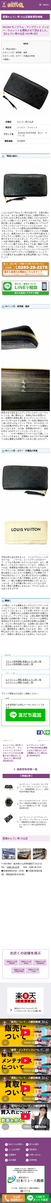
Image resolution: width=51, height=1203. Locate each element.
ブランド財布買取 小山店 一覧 (19, 664)
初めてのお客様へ (16, 1144)
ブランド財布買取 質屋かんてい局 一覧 (23, 661)
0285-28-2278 (13, 867)
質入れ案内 (34, 1144)
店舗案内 (12, 1155)
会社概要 (12, 1160)
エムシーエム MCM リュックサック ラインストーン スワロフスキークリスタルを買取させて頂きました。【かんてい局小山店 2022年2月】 (13, 753)
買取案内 (33, 1149)
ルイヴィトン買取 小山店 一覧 (19, 682)
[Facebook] (39, 734)
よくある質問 (14, 1149)
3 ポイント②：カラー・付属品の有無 (19, 56)
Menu (45, 5)
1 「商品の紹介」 (10, 49)
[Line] (47, 734)
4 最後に (6, 59)
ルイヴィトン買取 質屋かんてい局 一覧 (23, 679)
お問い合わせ (35, 1155)
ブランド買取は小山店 (11, 693)
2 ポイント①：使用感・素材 (15, 52)
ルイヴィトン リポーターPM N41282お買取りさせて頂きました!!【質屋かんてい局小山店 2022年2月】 (37, 750)
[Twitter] (43, 734)
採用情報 (33, 1160)
